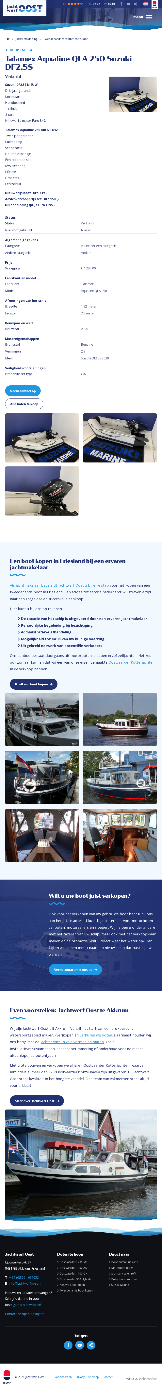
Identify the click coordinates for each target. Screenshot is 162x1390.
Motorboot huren (122, 1268)
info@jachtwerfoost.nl (24, 1283)
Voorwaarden (63, 1377)
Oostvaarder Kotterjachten (131, 662)
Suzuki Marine (120, 1285)
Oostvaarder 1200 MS (73, 1262)
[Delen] (146, 4)
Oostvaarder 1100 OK (73, 1273)
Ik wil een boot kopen (31, 684)
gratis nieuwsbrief (26, 1305)
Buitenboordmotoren (124, 1279)
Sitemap (93, 1377)
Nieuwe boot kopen (72, 1285)
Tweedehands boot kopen (76, 1290)
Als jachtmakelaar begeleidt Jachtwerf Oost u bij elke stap (59, 585)
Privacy (80, 1377)
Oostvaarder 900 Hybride (75, 1279)
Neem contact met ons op (73, 970)
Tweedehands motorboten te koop (65, 39)
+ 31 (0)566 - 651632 (24, 1277)
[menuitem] (143, 17)
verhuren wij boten (96, 1035)
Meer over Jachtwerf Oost (34, 1101)
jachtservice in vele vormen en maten (72, 1041)
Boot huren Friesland (124, 1262)
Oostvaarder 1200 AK (73, 1268)
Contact (108, 1377)
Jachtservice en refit (123, 1273)
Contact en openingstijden (24, 1314)
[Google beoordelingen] (75, 4)
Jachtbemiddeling (26, 39)
